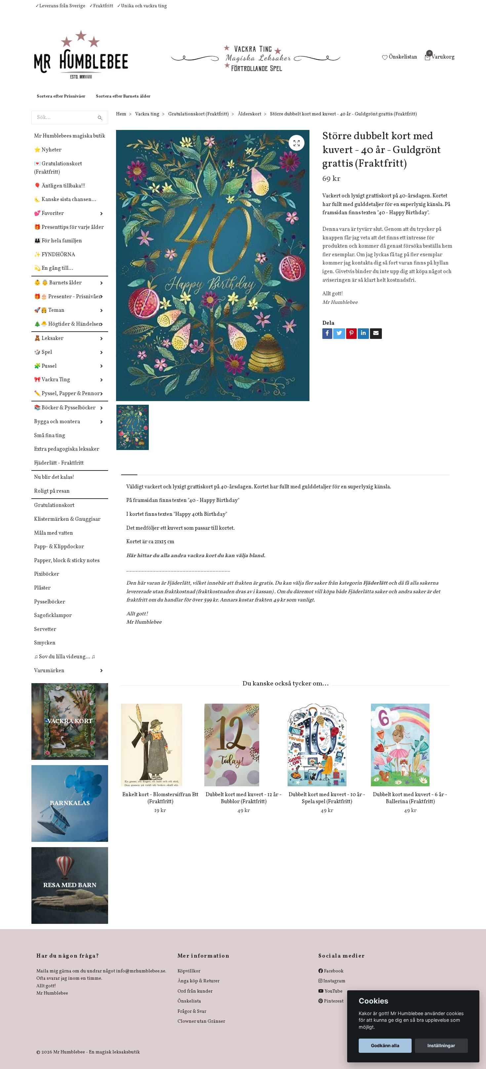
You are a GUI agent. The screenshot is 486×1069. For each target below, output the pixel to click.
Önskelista (189, 1008)
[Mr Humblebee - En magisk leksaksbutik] (86, 61)
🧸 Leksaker (48, 345)
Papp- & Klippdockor (59, 553)
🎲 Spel (43, 359)
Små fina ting (49, 442)
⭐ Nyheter (47, 156)
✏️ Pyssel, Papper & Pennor (67, 400)
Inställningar (441, 1045)
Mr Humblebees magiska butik (69, 142)
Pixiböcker (46, 581)
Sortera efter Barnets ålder (123, 103)
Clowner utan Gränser (201, 1028)
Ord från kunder (195, 998)
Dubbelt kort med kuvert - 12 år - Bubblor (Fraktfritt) (244, 805)
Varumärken (49, 677)
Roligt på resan (52, 498)
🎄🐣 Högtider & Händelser (67, 331)
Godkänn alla (385, 1045)
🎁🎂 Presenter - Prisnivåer (67, 303)
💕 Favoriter (49, 220)
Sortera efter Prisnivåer (61, 103)
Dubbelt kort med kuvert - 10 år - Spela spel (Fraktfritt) (327, 805)
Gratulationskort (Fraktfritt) (198, 121)
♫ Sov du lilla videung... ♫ (64, 663)
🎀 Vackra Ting (52, 386)
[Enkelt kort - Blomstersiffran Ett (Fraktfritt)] (160, 751)
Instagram (333, 988)
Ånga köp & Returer (199, 988)
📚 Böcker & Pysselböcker (65, 414)
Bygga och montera (57, 428)
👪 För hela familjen (58, 247)
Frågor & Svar (192, 1018)
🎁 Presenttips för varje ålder (69, 234)
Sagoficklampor (53, 622)
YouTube (333, 998)
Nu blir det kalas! (54, 484)
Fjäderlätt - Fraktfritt (59, 469)
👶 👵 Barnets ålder (58, 289)
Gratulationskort (54, 512)
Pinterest (333, 1008)
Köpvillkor (189, 978)
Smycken (45, 649)
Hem (121, 121)
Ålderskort (249, 121)
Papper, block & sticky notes (67, 567)
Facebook (333, 978)
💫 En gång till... (53, 275)
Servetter (45, 636)
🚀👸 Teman (49, 317)
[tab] (129, 476)
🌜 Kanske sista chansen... (65, 206)
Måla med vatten (53, 540)
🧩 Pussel (45, 373)
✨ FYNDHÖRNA (54, 261)
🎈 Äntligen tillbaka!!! (60, 192)
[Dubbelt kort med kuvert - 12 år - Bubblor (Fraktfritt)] (243, 751)
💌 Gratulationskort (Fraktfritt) (58, 175)
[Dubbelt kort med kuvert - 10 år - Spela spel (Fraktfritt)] (327, 751)
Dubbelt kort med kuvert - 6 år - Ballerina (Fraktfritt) (410, 805)
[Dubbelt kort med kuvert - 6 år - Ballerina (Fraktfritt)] (410, 751)
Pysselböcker (49, 608)
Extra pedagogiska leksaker (66, 456)
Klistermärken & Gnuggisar (67, 526)
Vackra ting (147, 121)
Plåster (42, 594)
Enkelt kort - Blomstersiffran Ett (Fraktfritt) (160, 805)
